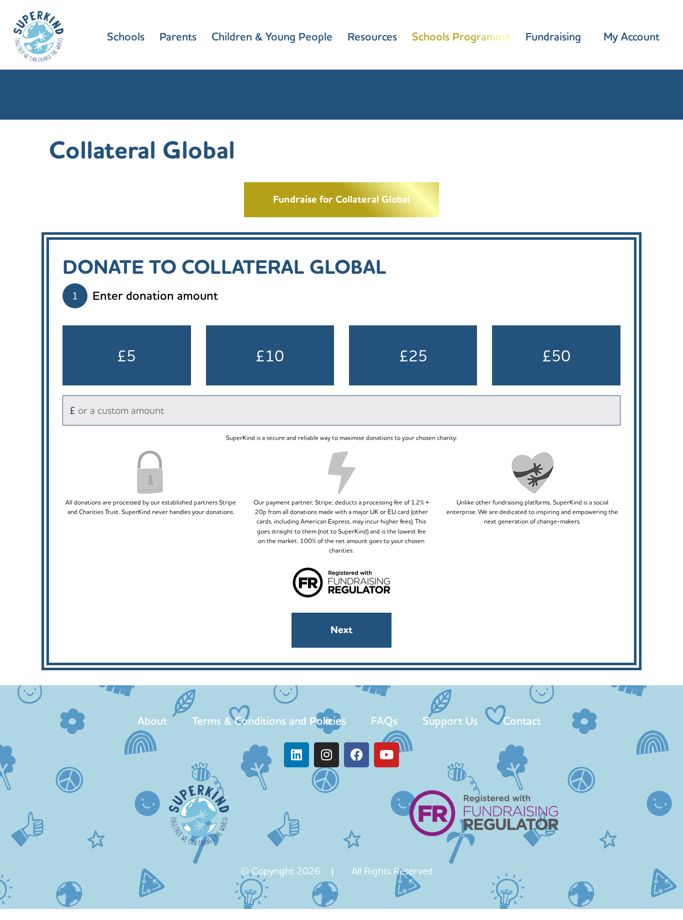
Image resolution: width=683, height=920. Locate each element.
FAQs (384, 721)
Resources (372, 37)
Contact (522, 721)
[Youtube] (386, 754)
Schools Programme (461, 37)
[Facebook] (356, 754)
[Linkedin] (296, 754)
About (152, 721)
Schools (125, 37)
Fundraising (553, 37)
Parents (178, 37)
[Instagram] (326, 754)
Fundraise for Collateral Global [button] (341, 199)
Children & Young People (272, 37)
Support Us (450, 721)
